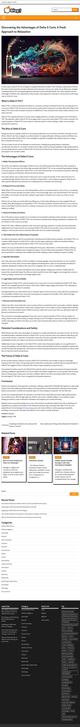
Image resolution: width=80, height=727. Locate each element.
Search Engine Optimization (9, 581)
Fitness (71, 650)
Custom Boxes (73, 639)
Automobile (4, 533)
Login (43, 609)
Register (43, 613)
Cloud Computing (6, 540)
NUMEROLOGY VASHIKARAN (66, 672)
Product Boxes (66, 691)
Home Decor (5, 567)
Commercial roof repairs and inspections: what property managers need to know (24, 514)
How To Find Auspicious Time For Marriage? (12, 461)
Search (3, 491)
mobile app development (69, 665)
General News (5, 560)
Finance (3, 557)
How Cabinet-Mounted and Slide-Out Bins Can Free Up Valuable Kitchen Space (23, 503)
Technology (4, 588)
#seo (63, 627)
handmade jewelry (67, 656)
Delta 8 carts (49, 89)
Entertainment (5, 550)
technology (65, 711)
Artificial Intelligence (7, 529)
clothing (64, 639)
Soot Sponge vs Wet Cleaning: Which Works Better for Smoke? (18, 507)
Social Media (5, 584)
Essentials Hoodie (36, 460)
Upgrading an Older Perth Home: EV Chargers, (14, 510)
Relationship (4, 578)
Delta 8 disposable (31, 408)
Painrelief (65, 685)
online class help (67, 676)
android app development (69, 633)
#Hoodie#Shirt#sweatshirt (70, 625)
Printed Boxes (66, 688)
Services (74, 696)
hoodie (64, 662)
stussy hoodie (66, 708)
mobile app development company (69, 668)
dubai (63, 647)
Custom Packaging (67, 645)
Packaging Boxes (67, 682)
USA (14, 416)
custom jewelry (66, 642)
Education (4, 546)
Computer (4, 543)
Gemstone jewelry (67, 653)
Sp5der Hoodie (66, 705)
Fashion (3, 553)
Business (3, 536)
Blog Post (44, 616)
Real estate (4, 574)
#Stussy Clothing (67, 630)
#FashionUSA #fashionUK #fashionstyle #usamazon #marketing (69, 620)
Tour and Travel (5, 591)
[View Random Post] (76, 17)
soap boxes (65, 699)
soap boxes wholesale (68, 702)
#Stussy (70, 627)
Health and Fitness (6, 564)
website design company (69, 716)
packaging (65, 679)
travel (72, 711)
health (64, 659)
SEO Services (66, 696)
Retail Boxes (65, 693)
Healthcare (71, 659)
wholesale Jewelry (67, 719)
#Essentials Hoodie (67, 611)
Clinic (71, 636)
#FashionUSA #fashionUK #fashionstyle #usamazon (69, 615)
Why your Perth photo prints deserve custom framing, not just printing (21, 517)
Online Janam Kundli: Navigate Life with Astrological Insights (63, 462)
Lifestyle (11, 414)
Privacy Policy (45, 620)
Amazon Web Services (7, 526)
